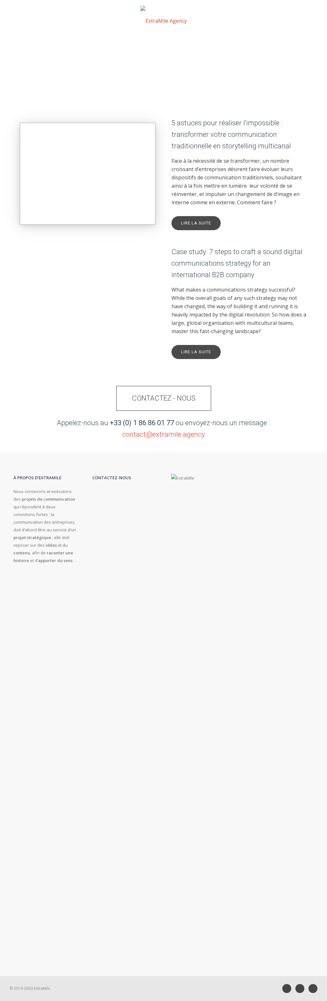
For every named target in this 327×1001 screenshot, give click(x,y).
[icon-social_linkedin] (288, 988)
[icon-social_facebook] (301, 988)
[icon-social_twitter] (312, 988)
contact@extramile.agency (163, 434)
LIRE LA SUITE (196, 223)
